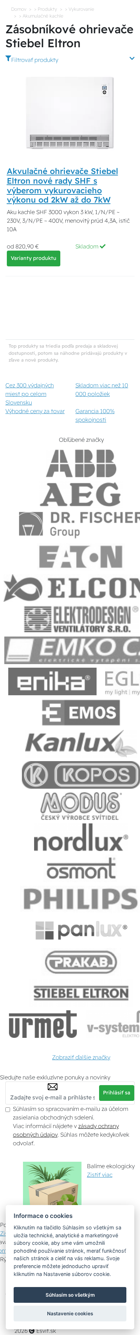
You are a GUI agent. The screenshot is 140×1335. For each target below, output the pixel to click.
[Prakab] (81, 962)
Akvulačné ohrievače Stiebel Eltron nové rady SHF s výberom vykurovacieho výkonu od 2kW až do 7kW (62, 185)
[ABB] (81, 463)
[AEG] (81, 494)
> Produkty (45, 9)
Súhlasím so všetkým (70, 1295)
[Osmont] (81, 868)
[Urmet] (43, 1024)
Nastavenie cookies (70, 1313)
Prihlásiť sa (116, 1092)
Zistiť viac (99, 1174)
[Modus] (81, 806)
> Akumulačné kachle (41, 16)
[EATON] (81, 557)
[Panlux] (81, 930)
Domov (18, 9)
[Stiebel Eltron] (81, 993)
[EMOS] (81, 712)
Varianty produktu (33, 258)
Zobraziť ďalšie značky (81, 1057)
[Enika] (52, 681)
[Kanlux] (81, 744)
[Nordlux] (81, 837)
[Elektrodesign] (81, 619)
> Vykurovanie (79, 9)
